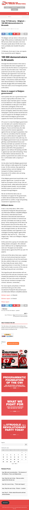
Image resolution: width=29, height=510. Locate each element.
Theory (7, 7)
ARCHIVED (5, 502)
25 (7, 461)
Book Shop (14, 7)
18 (7, 459)
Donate (21, 7)
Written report (5, 295)
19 (10, 459)
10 (3, 457)
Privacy (14, 9)
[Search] (25, 444)
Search (3, 442)
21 (18, 459)
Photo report (5, 302)
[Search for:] (14, 16)
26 (10, 461)
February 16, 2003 (6, 28)
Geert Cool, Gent (15, 28)
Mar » (16, 463)
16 (25, 457)
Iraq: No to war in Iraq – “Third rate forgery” (13, 484)
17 (3, 459)
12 (10, 457)
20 (14, 459)
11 (7, 457)
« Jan (13, 463)
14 (18, 457)
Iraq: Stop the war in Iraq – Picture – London (13, 488)
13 (14, 457)
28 (18, 461)
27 (14, 461)
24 (3, 461)
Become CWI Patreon (13, 343)
